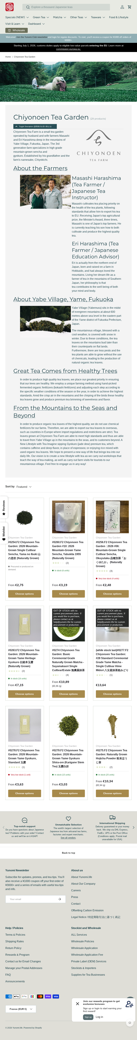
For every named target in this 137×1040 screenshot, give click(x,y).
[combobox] (66, 7)
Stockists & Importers (83, 968)
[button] (129, 7)
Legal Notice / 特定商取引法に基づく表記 (95, 917)
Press (74, 897)
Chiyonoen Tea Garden (24, 57)
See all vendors (68, 837)
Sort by (10, 486)
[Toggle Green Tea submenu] (48, 17)
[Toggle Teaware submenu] (104, 17)
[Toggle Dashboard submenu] (43, 24)
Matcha (57, 17)
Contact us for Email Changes (23, 961)
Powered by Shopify (33, 1028)
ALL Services (79, 934)
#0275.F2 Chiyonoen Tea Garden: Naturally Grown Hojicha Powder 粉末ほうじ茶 (111, 756)
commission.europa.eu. (68, 49)
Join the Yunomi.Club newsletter (31, 37)
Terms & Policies (15, 934)
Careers (76, 890)
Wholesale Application (84, 948)
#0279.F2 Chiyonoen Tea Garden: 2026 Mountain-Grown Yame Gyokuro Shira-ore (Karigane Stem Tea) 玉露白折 (68, 758)
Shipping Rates (14, 941)
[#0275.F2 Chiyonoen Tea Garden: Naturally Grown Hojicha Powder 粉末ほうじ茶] (112, 725)
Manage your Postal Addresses (23, 968)
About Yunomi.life (81, 877)
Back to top (68, 852)
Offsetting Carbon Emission (87, 910)
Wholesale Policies (82, 941)
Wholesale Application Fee (87, 954)
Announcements (15, 981)
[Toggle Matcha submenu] (65, 17)
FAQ (8, 974)
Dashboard (34, 23)
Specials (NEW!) (15, 17)
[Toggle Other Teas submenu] (86, 17)
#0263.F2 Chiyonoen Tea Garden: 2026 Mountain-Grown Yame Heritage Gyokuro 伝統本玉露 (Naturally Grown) (23, 658)
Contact (75, 903)
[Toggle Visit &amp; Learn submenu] (23, 24)
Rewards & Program (17, 954)
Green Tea (39, 17)
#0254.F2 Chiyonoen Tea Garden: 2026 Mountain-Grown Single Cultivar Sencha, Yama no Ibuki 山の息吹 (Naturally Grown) (24, 550)
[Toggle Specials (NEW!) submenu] (28, 17)
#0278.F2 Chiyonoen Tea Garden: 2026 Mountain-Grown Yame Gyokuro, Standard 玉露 (23, 756)
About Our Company (83, 883)
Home (8, 57)
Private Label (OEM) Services (88, 961)
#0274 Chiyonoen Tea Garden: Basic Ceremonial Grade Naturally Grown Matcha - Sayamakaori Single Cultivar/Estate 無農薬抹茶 (68, 660)
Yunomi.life (18, 1028)
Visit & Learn (12, 23)
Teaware (96, 17)
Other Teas (76, 17)
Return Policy (13, 948)
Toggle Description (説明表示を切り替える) (35, 126)
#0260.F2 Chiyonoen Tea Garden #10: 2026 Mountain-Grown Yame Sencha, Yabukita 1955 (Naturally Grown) (67, 550)
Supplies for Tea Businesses (88, 974)
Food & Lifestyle (118, 17)
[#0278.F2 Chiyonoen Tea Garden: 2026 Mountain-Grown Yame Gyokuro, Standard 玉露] (24, 725)
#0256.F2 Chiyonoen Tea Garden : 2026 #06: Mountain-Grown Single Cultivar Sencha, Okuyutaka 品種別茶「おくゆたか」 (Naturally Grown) (111, 554)
